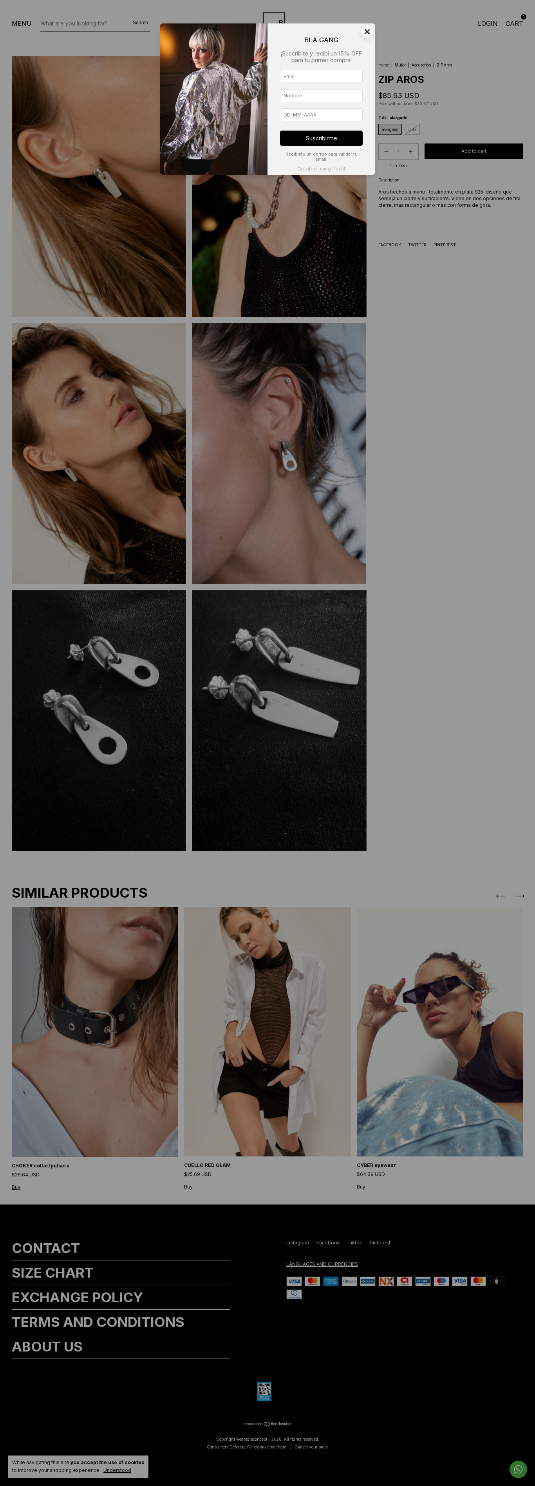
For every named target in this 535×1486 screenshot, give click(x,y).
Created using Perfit (321, 169)
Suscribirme (321, 138)
